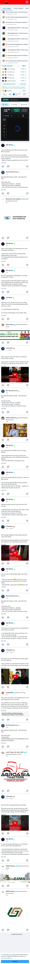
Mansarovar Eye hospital (13, 199)
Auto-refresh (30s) (18, 94)
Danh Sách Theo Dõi (24, 110)
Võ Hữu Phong (10, 72)
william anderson (11, 417)
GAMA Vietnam (10, 866)
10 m (7, 174)
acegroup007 (10, 692)
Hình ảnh (24, 104)
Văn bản (15, 104)
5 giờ (7, 798)
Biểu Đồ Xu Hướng (16, 110)
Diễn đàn (11, 94)
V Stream (8, 348)
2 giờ (7, 392)
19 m (7, 202)
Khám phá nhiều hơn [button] (6, 958)
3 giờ (7, 474)
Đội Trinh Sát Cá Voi (12, 172)
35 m (7, 272)
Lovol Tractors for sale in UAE (14, 752)
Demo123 (9, 90)
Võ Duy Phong (10, 77)
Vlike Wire (9, 145)
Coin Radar (9, 297)
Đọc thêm (3, 162)
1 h (6, 299)
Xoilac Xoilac (9, 324)
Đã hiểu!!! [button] (15, 961)
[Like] (15, 167)
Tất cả (6, 104)
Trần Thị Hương (11, 69)
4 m (6, 147)
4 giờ (7, 652)
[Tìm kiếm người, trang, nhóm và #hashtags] (27, 2)
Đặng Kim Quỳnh (11, 80)
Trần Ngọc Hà (10, 74)
